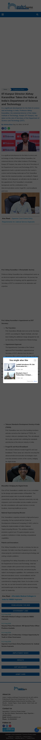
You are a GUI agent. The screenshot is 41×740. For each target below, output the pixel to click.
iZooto (35, 381)
